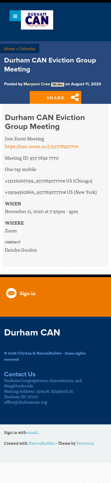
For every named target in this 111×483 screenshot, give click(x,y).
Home (11, 48)
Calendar (27, 48)
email (32, 432)
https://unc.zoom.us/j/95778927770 (41, 146)
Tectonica (85, 443)
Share (55, 97)
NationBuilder (41, 443)
